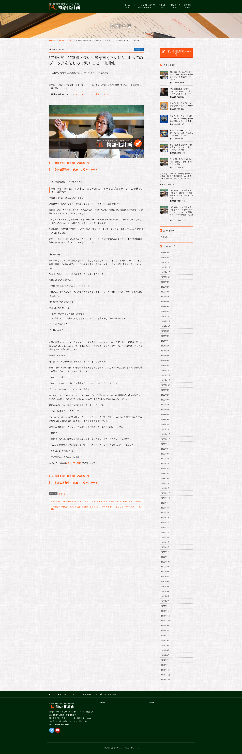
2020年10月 (166, 562)
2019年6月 (165, 640)
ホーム (53, 694)
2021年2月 (165, 542)
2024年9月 (165, 331)
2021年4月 (165, 532)
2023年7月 (165, 400)
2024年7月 (165, 341)
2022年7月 (165, 459)
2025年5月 (165, 297)
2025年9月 (165, 282)
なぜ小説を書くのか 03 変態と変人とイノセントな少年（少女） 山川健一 (181, 147)
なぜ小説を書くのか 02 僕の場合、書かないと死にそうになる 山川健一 (181, 161)
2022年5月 (165, 468)
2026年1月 (165, 262)
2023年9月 (165, 390)
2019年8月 (165, 630)
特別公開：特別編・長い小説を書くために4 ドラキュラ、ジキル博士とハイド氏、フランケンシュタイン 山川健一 (96, 508)
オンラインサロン (74, 463)
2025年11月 (165, 272)
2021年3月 (165, 537)
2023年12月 (165, 375)
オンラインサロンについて (70, 694)
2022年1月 (165, 488)
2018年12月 (165, 670)
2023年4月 (165, 414)
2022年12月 (165, 434)
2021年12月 (165, 493)
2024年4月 (165, 356)
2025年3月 (165, 306)
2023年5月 (165, 410)
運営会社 (113, 694)
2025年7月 (165, 292)
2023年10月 (166, 385)
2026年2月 (165, 257)
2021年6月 (165, 522)
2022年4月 (165, 473)
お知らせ (139, 49)
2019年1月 (165, 665)
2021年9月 (165, 508)
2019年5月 (165, 645)
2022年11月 (165, 439)
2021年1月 (165, 547)
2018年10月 (165, 680)
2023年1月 (165, 429)
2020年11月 (165, 557)
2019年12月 (165, 611)
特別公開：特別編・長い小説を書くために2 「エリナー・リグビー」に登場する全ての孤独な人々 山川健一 (97, 501)
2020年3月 (165, 596)
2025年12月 (165, 267)
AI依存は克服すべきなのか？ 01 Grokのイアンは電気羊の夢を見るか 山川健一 (181, 91)
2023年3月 (165, 419)
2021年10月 (165, 503)
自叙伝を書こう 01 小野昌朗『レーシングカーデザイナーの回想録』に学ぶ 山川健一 (181, 118)
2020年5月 (165, 586)
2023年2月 (165, 424)
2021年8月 (165, 513)
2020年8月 (165, 572)
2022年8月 (165, 454)
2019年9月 (165, 626)
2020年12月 (165, 552)
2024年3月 (165, 360)
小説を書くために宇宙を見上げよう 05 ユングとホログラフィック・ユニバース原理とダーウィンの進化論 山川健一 (181, 212)
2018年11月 (165, 675)
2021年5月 (165, 527)
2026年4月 (165, 252)
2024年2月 (165, 365)
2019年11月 (165, 616)
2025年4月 (165, 302)
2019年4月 (165, 650)
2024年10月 (166, 326)
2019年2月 (165, 660)
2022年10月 (165, 444)
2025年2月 (165, 311)
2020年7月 (165, 576)
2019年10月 (165, 621)
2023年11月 (165, 380)
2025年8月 (165, 287)
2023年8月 (165, 395)
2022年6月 (165, 464)
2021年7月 (165, 518)
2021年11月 (165, 498)
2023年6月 (165, 405)
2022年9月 (165, 449)
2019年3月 (165, 655)
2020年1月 (165, 606)
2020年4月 (165, 591)
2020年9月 (165, 567)
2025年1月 (165, 316)
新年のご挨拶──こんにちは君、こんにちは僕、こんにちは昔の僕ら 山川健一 (181, 133)
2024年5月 (165, 351)
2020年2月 (165, 601)
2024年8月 (165, 336)
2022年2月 (165, 483)
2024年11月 (165, 321)
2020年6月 (165, 581)
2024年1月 (165, 370)
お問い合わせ (100, 694)
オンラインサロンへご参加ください (91, 94)
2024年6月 (165, 346)
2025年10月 (166, 277)
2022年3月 (165, 478)
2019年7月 (165, 635)
